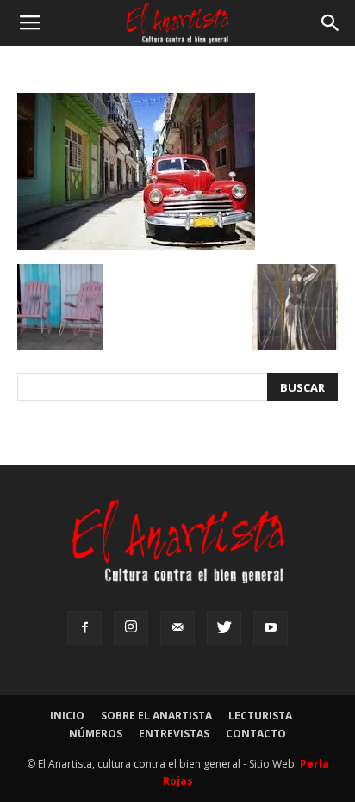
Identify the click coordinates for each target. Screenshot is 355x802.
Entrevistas (174, 733)
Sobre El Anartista (156, 715)
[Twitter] (224, 628)
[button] (331, 23)
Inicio (67, 715)
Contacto (256, 733)
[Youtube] (270, 628)
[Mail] (177, 628)
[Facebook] (84, 628)
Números (95, 733)
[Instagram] (131, 628)
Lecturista (260, 715)
